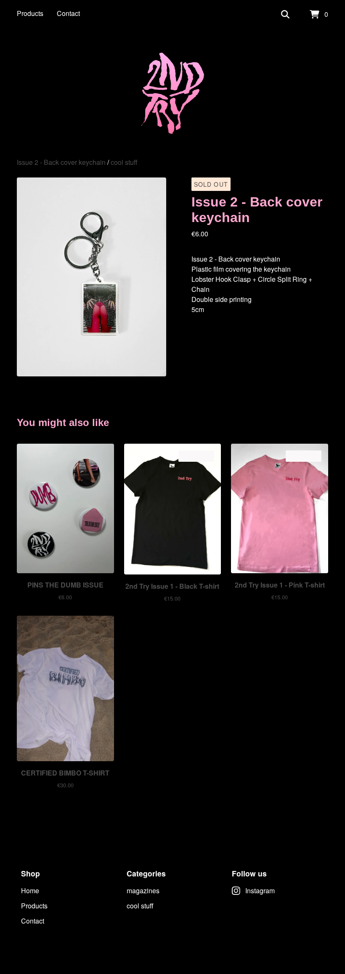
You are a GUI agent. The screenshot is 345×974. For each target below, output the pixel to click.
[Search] (285, 15)
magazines (143, 890)
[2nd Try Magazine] (172, 93)
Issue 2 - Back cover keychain (61, 162)
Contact (68, 13)
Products (30, 13)
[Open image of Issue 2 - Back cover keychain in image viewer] (91, 276)
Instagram (260, 890)
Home (30, 890)
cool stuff (124, 162)
